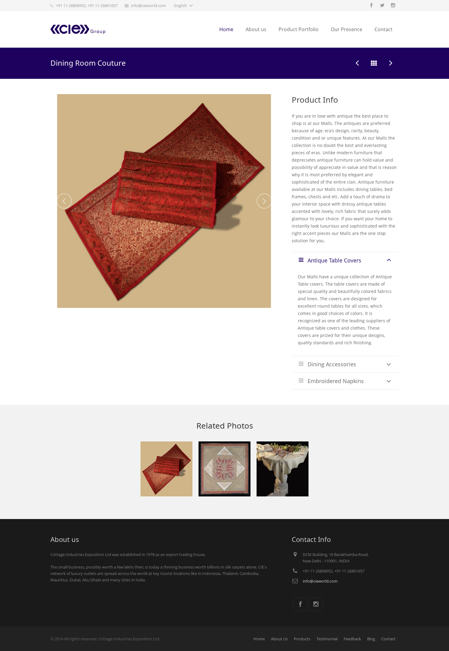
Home (259, 639)
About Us (279, 639)
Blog (371, 639)
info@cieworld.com (148, 5)
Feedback (352, 639)
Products (302, 639)
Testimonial (327, 639)
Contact (388, 639)
